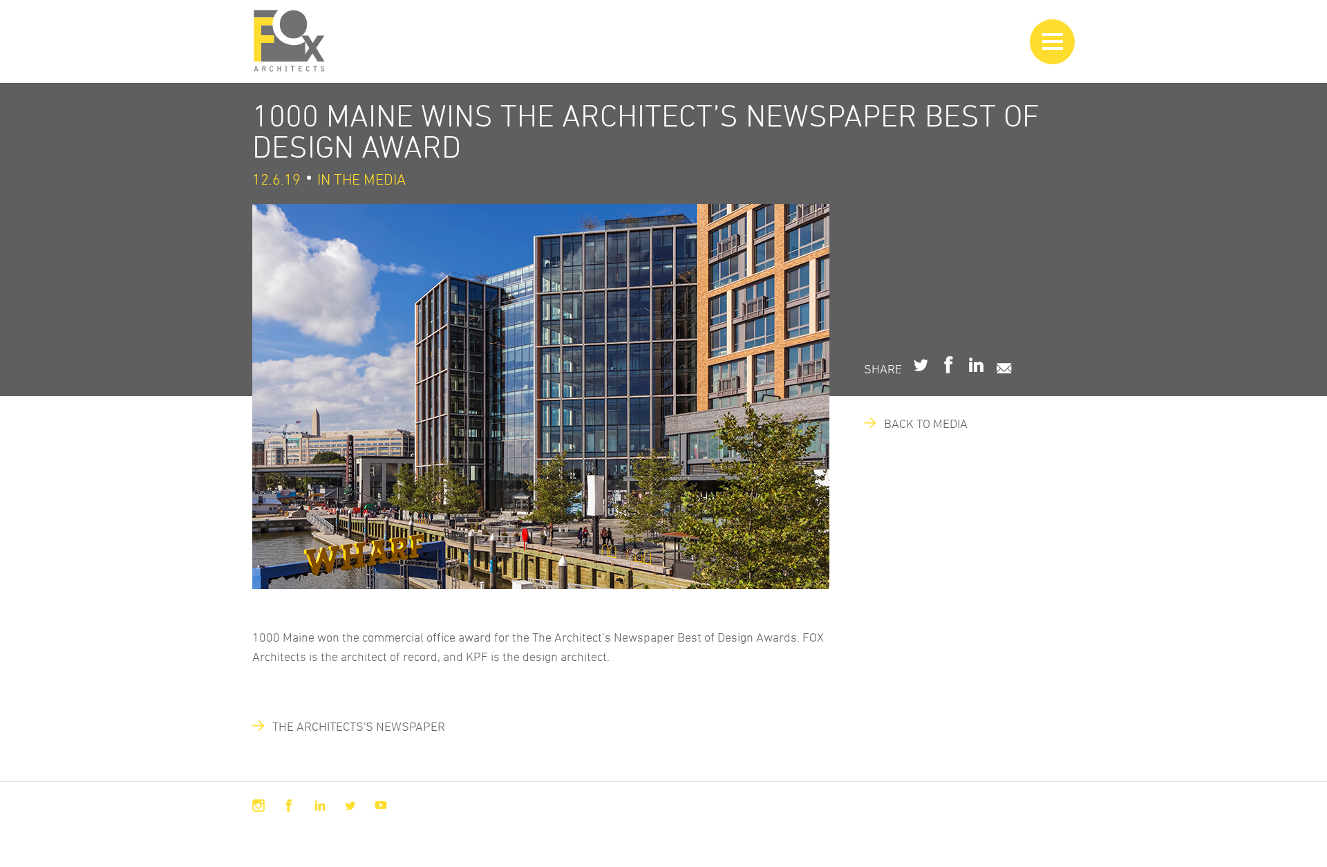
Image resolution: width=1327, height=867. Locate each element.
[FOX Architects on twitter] (350, 805)
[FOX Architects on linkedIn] (320, 805)
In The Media (361, 179)
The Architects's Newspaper (352, 726)
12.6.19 (276, 179)
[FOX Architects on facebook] (289, 805)
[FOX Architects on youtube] (381, 805)
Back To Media (919, 423)
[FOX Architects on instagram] (258, 805)
